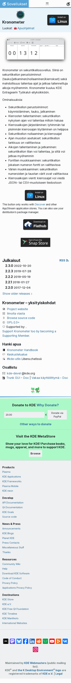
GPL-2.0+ (13, 322)
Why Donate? (48, 405)
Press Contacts (10, 542)
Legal (58, 673)
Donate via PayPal (57, 415)
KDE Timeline (9, 613)
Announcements (11, 528)
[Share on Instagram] (35, 647)
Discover (40, 204)
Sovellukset (14, 5)
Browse (35, 453)
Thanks (6, 552)
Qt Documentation (12, 507)
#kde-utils (14, 359)
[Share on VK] (65, 639)
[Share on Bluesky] (19, 639)
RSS (62, 260)
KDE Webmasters (35, 663)
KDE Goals (8, 512)
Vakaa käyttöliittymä (45, 377)
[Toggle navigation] (47, 4)
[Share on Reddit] (38, 639)
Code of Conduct (11, 578)
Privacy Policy (10, 583)
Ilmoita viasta (16, 313)
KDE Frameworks (11, 481)
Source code (9, 516)
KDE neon (7, 490)
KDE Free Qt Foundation (15, 609)
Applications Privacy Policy (17, 587)
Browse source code (21, 318)
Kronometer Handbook (22, 350)
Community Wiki (11, 564)
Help (4, 568)
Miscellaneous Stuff (13, 547)
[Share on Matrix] (5, 639)
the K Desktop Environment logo (39, 670)
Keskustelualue (17, 354)
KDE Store (8, 599)
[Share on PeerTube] (58, 639)
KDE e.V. (6, 604)
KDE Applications (11, 476)
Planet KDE (8, 538)
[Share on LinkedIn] (32, 639)
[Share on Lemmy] (45, 639)
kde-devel (14, 373)
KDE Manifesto (10, 618)
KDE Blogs (8, 533)
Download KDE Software (16, 573)
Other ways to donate (35, 424)
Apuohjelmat (25, 28)
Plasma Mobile (10, 486)
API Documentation (12, 502)
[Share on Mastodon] (12, 639)
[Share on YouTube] (52, 639)
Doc (26, 377)
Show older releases (16, 293)
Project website (17, 309)
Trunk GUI (13, 377)
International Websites (14, 623)
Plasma (6, 471)
